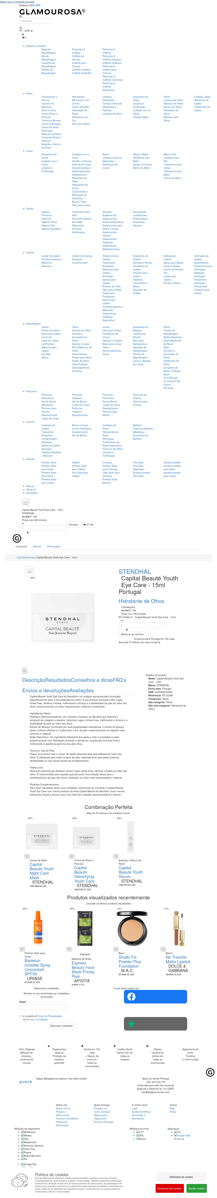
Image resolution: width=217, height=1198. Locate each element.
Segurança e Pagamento (101, 1116)
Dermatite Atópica (81, 218)
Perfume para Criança (140, 403)
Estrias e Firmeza (142, 164)
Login (135, 1108)
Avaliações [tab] (81, 690)
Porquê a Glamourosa (62, 1113)
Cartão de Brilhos (141, 1111)
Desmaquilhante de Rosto (172, 342)
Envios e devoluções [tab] (45, 690)
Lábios (45, 327)
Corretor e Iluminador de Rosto (171, 354)
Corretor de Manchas (48, 105)
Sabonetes (108, 161)
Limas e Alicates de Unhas (142, 362)
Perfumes (31, 391)
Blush (167, 374)
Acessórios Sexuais (139, 223)
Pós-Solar (138, 462)
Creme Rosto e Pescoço (50, 115)
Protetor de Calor (112, 286)
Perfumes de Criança (140, 396)
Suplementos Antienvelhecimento (113, 220)
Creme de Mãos (172, 178)
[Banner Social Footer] (155, 996)
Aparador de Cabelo (139, 291)
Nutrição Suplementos (110, 213)
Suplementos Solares (110, 233)
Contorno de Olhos (113, 449)
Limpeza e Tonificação (139, 105)
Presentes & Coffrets (78, 51)
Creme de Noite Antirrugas (50, 128)
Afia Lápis (138, 340)
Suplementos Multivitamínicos (111, 247)
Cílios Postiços (80, 364)
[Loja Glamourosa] (108, 12)
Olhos (167, 96)
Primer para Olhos (82, 357)
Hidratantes (78, 96)
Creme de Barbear (143, 428)
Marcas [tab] (37, 546)
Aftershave (47, 405)
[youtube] (20, 1082)
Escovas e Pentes (142, 262)
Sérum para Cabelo (109, 301)
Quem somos (63, 1108)
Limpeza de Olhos (173, 100)
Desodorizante (49, 415)
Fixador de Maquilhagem (171, 332)
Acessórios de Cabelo (140, 257)
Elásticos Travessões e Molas (140, 283)
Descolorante (201, 262)
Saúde (29, 208)
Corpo (29, 151)
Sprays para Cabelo (109, 281)
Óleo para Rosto (81, 123)
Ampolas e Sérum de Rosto (51, 145)
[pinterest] (26, 1082)
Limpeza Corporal (112, 157)
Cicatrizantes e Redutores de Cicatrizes (80, 195)
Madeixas (199, 272)
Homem (30, 421)
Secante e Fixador (112, 340)
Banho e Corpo (80, 425)
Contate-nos (100, 1108)
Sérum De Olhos (172, 107)
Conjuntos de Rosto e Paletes (172, 369)
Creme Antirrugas (51, 123)
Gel (165, 272)
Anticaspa (108, 276)
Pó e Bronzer (171, 377)
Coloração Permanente (200, 284)
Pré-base (168, 388)
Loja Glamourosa (26, 557)
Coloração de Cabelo (201, 257)
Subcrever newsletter (61, 1025)
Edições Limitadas (36, 46)
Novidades (32, 493)
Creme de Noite (80, 107)
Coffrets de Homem (78, 57)
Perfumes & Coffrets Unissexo (112, 57)
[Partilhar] (24, 668)
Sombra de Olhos (81, 330)
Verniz (106, 347)
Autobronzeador (172, 462)
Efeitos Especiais (173, 337)
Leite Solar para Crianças (111, 474)
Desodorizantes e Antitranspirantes (81, 169)
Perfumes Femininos (108, 396)
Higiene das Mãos (51, 228)
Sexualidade (139, 211)
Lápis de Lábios (50, 340)
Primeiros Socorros (47, 216)
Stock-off (30, 489)
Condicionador (80, 262)
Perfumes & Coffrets (109, 51)
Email (22, 1001)
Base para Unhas (112, 344)
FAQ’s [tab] (119, 679)
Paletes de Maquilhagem (49, 71)
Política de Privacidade (48, 1016)
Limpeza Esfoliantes (108, 98)
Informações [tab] (53, 546)
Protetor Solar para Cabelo (79, 467)
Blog (172, 1108)
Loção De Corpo (50, 418)
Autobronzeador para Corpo (172, 474)
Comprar (73, 524)
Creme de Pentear (173, 269)
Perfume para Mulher (110, 413)
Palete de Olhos (80, 360)
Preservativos (140, 218)
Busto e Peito (79, 201)
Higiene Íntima (49, 222)
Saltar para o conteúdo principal (17, 1)
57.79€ (89, 524)
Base (166, 347)
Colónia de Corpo (81, 164)
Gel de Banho (49, 401)
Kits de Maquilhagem (49, 57)
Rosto (29, 93)
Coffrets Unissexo (81, 69)
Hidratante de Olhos (141, 600)
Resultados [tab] (58, 679)
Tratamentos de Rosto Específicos (112, 443)
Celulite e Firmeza (82, 161)
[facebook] (29, 1082)
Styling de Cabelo (51, 445)
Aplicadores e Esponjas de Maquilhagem (140, 347)
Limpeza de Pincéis (139, 335)
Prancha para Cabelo (140, 274)
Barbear (137, 425)
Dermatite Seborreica (78, 223)
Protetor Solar (49, 462)
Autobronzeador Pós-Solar (141, 474)
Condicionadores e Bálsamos (52, 261)
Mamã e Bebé (140, 154)
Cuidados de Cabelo (48, 426)
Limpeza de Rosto (112, 113)
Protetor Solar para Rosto (49, 474)
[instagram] (23, 1082)
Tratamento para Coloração (203, 267)
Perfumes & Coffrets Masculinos (109, 86)
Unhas (106, 327)
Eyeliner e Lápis (80, 344)
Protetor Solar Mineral (110, 481)
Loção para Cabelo (170, 277)
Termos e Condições (36, 1019)
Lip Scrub (47, 337)
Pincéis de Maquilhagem (140, 355)
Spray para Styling (173, 262)
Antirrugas (108, 438)
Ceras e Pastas (172, 266)
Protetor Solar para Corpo (49, 467)
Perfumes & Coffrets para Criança (109, 70)
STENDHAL (135, 571)
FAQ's (173, 1111)
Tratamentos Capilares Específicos (109, 317)
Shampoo (47, 266)
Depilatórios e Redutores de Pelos (79, 178)
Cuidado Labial (202, 96)
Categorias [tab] (21, 546)
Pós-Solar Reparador (139, 467)
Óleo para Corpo (81, 205)
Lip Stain (46, 354)
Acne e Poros (49, 110)
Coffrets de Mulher (82, 73)
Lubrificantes (140, 215)
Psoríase (77, 228)
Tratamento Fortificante (109, 294)
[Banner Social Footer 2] (155, 1024)
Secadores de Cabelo (140, 267)
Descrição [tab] (33, 679)
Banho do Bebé (141, 167)
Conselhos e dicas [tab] (92, 679)
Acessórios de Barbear (140, 437)
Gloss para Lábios (51, 333)
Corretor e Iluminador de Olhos (79, 337)
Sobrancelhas (79, 354)
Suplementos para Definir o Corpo (112, 227)
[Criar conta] (23, 34)
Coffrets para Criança (79, 64)
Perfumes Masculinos (48, 396)
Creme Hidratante (81, 428)
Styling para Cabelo (170, 257)
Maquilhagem (33, 323)
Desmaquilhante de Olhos (81, 369)
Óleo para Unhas (112, 330)
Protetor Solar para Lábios (49, 481)
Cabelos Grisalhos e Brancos (51, 454)
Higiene (46, 211)
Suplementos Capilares (110, 240)
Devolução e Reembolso (138, 1116)
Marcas (30, 486)
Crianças (107, 462)
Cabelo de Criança (82, 256)
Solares (30, 459)
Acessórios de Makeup (140, 328)
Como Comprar (102, 1111)
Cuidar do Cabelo (51, 256)
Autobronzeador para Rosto (172, 467)
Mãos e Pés (170, 154)
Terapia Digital (141, 117)
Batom (45, 357)
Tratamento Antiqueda (109, 264)
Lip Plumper (48, 344)
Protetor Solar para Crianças (110, 467)
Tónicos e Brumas (51, 120)
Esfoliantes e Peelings (109, 108)
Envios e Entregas (103, 1122)
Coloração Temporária (200, 277)
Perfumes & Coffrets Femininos (113, 78)
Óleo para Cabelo (112, 289)
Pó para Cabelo (172, 283)
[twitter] (31, 1082)
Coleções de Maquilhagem (49, 64)
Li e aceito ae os (42, 1017)
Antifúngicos (78, 232)
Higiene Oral (48, 225)
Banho (106, 154)
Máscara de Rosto (51, 134)
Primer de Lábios (51, 330)
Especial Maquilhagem (49, 51)
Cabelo (30, 252)
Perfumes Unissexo (77, 396)
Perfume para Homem (49, 410)
